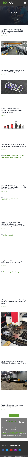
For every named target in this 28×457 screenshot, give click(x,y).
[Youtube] (11, 450)
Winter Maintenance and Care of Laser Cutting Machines (12, 406)
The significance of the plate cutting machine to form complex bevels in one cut (13, 301)
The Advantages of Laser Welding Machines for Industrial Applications (13, 145)
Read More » (4, 36)
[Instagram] (15, 450)
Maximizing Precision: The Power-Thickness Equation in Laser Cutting (13, 362)
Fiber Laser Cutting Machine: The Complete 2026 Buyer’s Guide (12, 71)
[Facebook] (3, 450)
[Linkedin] (20, 450)
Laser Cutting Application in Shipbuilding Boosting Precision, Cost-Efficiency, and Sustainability (13, 224)
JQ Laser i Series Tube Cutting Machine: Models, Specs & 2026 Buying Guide (12, 31)
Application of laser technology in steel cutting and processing (12, 261)
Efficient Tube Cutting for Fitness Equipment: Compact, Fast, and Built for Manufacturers (13, 187)
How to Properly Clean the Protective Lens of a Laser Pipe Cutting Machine (11, 110)
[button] (25, 2)
